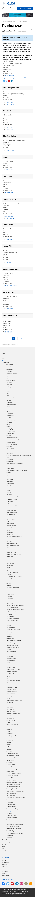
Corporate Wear (10, 461)
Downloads (4, 864)
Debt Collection (10, 477)
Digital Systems (10, 483)
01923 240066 (10, 104)
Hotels (8, 567)
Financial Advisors (11, 525)
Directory (4, 22)
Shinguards (9, 738)
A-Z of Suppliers (21, 22)
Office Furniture (10, 638)
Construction (10, 453)
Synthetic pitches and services (14, 782)
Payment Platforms (11, 651)
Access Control (10, 367)
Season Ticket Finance (12, 724)
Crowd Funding (10, 468)
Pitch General (10, 663)
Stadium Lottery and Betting (14, 773)
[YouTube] (9, 81)
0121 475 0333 (9, 76)
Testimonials (5, 867)
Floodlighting (10, 534)
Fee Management (11, 519)
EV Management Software (13, 506)
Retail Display (10, 707)
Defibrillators (10, 479)
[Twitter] (4, 81)
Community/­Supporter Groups (14, 440)
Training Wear (10, 811)
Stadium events (10, 771)
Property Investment (12, 691)
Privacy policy (5, 869)
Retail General (10, 709)
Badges (8, 391)
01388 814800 (9, 127)
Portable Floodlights (12, 671)
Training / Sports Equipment (14, 809)
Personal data (5, 875)
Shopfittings (10, 740)
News (3, 356)
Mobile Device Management (13, 629)
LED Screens (10, 598)
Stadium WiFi (10, 778)
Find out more (15, 895)
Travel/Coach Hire (11, 815)
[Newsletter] (26, 883)
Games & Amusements (12, 543)
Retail (8, 705)
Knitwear (9, 590)
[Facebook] (6, 81)
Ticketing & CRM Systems (13, 793)
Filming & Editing (11, 523)
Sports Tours (10, 762)
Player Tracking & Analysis (13, 669)
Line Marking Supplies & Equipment (15, 605)
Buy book (4, 844)
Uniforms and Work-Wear (13, 826)
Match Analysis (10, 616)
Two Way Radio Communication (15, 824)
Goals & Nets (10, 547)
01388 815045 (10, 129)
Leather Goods (10, 594)
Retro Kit (9, 716)
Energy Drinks (10, 501)
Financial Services (11, 528)
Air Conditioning (11, 380)
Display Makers (10, 486)
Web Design (9, 837)
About (3, 846)
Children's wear (10, 433)
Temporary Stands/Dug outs (14, 789)
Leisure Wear (10, 603)
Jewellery (9, 583)
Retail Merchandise (11, 711)
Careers (8, 426)
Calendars (9, 422)
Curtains (9, 472)
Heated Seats (10, 565)
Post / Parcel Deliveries (12, 674)
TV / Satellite (10, 822)
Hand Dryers (10, 559)
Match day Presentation (13, 618)
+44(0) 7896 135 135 (11, 286)
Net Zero (9, 634)
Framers (9, 539)
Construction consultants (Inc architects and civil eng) (19, 456)
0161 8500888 (10, 218)
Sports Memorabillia (12, 758)
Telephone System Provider (13, 786)
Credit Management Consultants (15, 463)
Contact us (4, 851)
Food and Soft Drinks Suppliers (14, 536)
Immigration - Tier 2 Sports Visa (14, 576)
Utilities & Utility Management (14, 828)
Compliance (9, 446)
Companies (11, 22)
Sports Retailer (10, 760)
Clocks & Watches (11, 442)
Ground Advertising (11, 552)
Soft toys (9, 744)
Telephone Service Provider (13, 784)
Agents (8, 378)
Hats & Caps (10, 561)
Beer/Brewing (10, 402)
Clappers (9, 435)
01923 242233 (9, 102)
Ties (8, 800)
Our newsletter (5, 862)
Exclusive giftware (11, 510)
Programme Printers (12, 687)
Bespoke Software (11, 404)
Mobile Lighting (10, 632)
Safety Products (11, 720)
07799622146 (9, 170)
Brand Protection (11, 418)
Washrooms (10, 835)
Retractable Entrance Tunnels (14, 713)
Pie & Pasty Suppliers (12, 658)
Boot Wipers (10, 413)
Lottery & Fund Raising (12, 607)
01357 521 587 (9, 150)
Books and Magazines (12, 409)
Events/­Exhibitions (11, 508)
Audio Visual (10, 389)
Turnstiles (9, 820)
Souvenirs (9, 751)
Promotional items (11, 689)
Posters (8, 676)
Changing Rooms (11, 431)
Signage (9, 742)
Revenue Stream (11, 718)
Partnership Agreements (13, 647)
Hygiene (9, 570)
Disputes (9, 490)
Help (3, 848)
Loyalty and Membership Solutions (15, 609)
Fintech (8, 530)
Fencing (8, 521)
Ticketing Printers (11, 795)
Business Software (11, 420)
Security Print (10, 731)
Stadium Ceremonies (12, 767)
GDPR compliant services (13, 545)
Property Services (11, 694)
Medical (8, 623)
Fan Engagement (11, 514)
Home (3, 353)
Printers (8, 682)
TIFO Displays (10, 802)
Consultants (10, 459)
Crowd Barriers (10, 466)
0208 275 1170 (9, 262)
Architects (9, 384)
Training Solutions (11, 806)
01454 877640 (9, 309)
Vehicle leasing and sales (13, 831)
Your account (5, 853)
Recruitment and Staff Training (14, 700)
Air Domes (9, 382)
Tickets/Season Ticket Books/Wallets (16, 797)
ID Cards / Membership (12, 572)
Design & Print (10, 481)
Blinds (8, 406)
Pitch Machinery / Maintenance (14, 665)
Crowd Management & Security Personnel (17, 470)
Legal (8, 601)
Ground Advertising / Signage (14, 554)
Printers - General (11, 685)
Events (3, 358)
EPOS (8, 503)
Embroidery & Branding (12, 499)
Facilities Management (12, 512)
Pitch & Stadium (11, 660)
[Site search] (3, 8)
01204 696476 (9, 239)
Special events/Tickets (12, 753)
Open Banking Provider (12, 645)
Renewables (10, 702)
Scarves (8, 722)
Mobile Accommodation (12, 627)
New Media (9, 636)
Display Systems (11, 488)
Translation (9, 813)
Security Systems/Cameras (13, 736)
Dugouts (9, 492)
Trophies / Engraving (12, 817)
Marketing (9, 614)
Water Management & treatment (15, 833)
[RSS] (30, 883)
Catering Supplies (11, 429)
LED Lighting (10, 596)
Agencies (9, 376)
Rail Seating (9, 698)
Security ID (9, 729)
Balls (8, 395)
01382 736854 (9, 193)
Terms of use (5, 871)
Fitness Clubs (10, 532)
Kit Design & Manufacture (13, 587)
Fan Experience (10, 517)
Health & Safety (10, 563)
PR (7, 678)
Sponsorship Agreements (13, 755)
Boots (8, 411)
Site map (4, 860)
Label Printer (10, 592)
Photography (10, 656)
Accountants (10, 369)
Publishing (9, 696)
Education (9, 494)
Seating (8, 727)
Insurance (9, 574)
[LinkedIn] (11, 81)
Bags (8, 393)
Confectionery (10, 448)
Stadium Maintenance (12, 775)
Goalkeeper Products (12, 550)
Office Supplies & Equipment (14, 640)
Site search (4, 873)
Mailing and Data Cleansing (13, 612)
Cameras (9, 424)
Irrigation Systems (11, 579)
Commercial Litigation (12, 437)
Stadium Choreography (12, 769)
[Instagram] (21, 883)
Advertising (9, 371)
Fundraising (10, 541)
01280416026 (9, 332)
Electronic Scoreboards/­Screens (15, 497)
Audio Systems (10, 387)
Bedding (9, 400)
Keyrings (9, 585)
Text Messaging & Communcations (15, 791)
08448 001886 (9, 216)
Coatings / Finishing (12, 444)
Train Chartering (11, 804)
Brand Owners (10, 415)
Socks (8, 747)
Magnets (9, 625)
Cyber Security (10, 475)
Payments (9, 649)
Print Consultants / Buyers (13, 680)
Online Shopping (11, 643)
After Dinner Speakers (12, 373)
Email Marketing (6, 842)
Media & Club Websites (12, 620)
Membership (5, 840)
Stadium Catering (11, 764)
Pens (8, 654)
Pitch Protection (11, 667)
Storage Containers (11, 780)
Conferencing (10, 451)
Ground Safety (10, 556)
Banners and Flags (11, 398)
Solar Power (10, 749)
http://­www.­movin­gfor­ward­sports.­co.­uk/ (14, 78)
